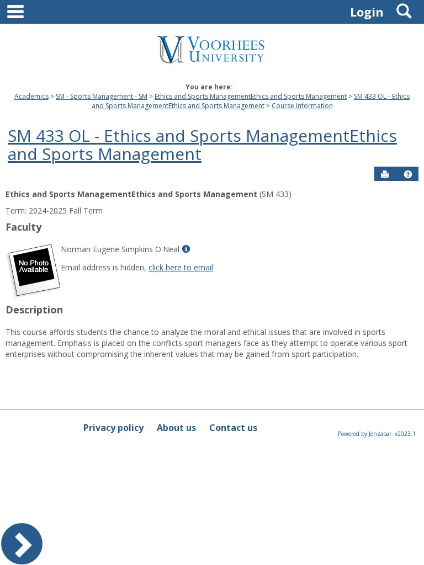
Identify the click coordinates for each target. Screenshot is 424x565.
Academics (31, 96)
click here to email (181, 267)
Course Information (302, 105)
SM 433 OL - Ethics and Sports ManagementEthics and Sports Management (251, 101)
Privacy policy (113, 428)
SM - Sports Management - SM (101, 96)
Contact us (233, 428)
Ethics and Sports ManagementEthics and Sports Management (251, 96)
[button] (408, 174)
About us (176, 428)
